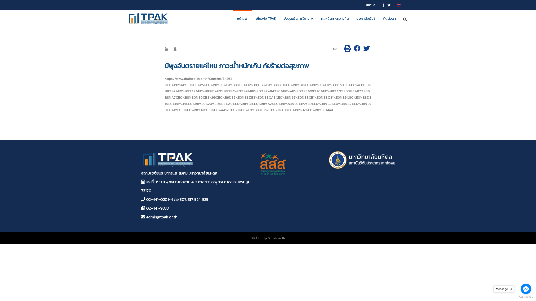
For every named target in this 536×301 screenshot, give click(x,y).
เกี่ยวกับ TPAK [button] (266, 18)
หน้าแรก (242, 18)
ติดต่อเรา (389, 18)
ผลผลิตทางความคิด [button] (335, 18)
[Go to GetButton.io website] (526, 297)
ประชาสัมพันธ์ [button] (365, 18)
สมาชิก (370, 5)
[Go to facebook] (526, 289)
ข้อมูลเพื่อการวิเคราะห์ (299, 18)
